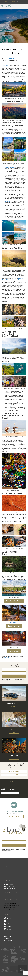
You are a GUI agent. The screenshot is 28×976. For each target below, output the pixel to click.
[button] (14, 676)
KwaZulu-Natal (5, 65)
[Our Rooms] (14, 719)
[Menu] (25, 6)
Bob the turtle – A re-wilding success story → (17, 784)
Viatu (19, 656)
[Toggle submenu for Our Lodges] (24, 2)
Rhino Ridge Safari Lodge (14, 601)
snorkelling (12, 214)
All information (7, 911)
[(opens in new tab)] (14, 804)
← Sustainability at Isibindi (7, 781)
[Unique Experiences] (14, 693)
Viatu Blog (23, 244)
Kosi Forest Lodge (14, 651)
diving (18, 214)
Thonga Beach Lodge (14, 622)
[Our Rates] (14, 745)
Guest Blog (11, 59)
